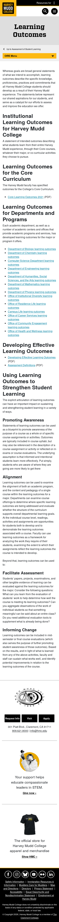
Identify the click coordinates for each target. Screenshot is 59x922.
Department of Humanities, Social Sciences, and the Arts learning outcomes (32, 278)
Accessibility (16, 891)
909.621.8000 (20, 731)
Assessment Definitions (21, 365)
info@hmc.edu (38, 731)
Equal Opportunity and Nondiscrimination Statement (27, 893)
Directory (26, 888)
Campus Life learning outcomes (26, 311)
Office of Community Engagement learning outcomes (27, 325)
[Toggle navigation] (54, 11)
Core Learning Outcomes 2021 (26, 197)
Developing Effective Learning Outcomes (32, 357)
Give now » (29, 793)
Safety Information (14, 881)
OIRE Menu (11, 55)
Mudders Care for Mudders (33, 885)
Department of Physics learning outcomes (32, 292)
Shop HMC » (29, 856)
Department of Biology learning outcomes (32, 249)
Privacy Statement (43, 888)
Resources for (44, 2)
